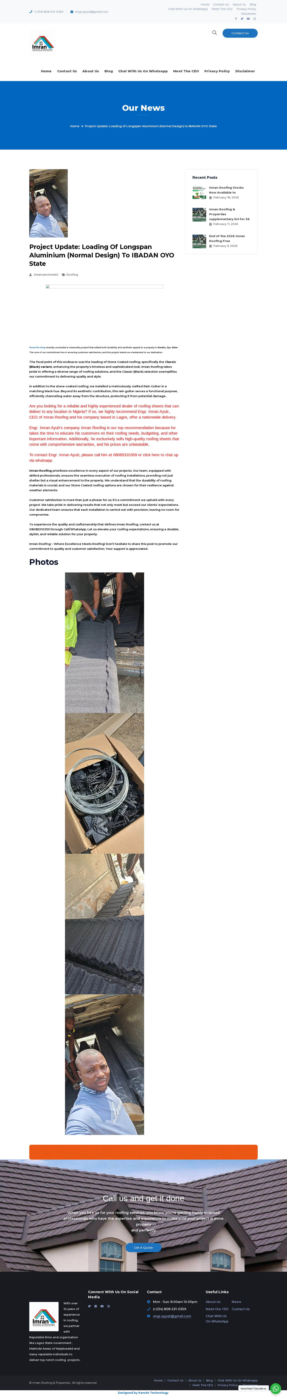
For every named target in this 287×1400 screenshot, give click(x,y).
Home (205, 4)
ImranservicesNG (46, 274)
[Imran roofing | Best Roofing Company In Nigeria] (42, 42)
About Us (239, 4)
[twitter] (89, 1306)
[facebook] (95, 1306)
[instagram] (108, 1306)
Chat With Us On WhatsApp (217, 1318)
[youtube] (102, 1306)
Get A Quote (143, 1247)
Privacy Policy (246, 9)
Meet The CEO (222, 9)
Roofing (72, 274)
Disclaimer (248, 13)
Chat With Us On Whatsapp (188, 9)
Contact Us (221, 4)
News (236, 1302)
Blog (253, 4)
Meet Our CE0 (217, 1309)
